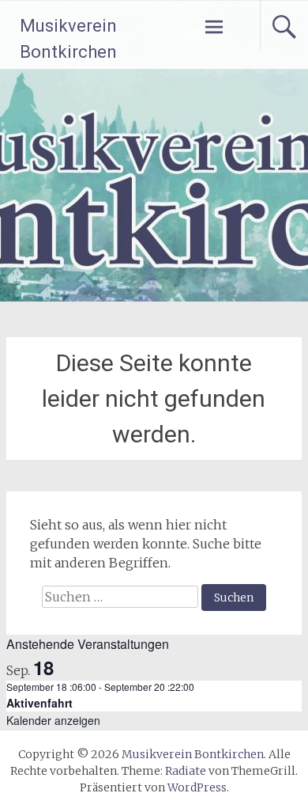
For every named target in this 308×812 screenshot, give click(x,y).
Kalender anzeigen (53, 720)
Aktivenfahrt (39, 703)
